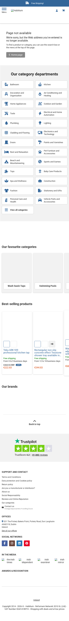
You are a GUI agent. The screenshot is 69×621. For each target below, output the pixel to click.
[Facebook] (5, 543)
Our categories (8, 503)
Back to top (34, 424)
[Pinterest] (27, 543)
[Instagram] (12, 543)
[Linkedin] (19, 543)
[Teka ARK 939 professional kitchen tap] (17, 326)
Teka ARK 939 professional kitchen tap (16, 351)
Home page (16, 55)
